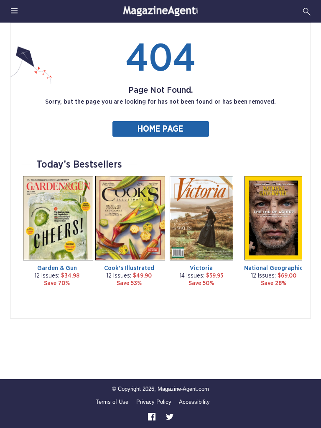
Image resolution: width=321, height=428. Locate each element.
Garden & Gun (57, 268)
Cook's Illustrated (129, 268)
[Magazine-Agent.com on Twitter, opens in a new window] (169, 416)
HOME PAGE (160, 129)
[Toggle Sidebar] (14, 11)
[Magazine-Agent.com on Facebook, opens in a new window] (152, 416)
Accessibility (194, 402)
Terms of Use (112, 402)
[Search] (306, 11)
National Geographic (273, 268)
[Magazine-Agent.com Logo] (160, 11)
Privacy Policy (153, 402)
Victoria (201, 268)
